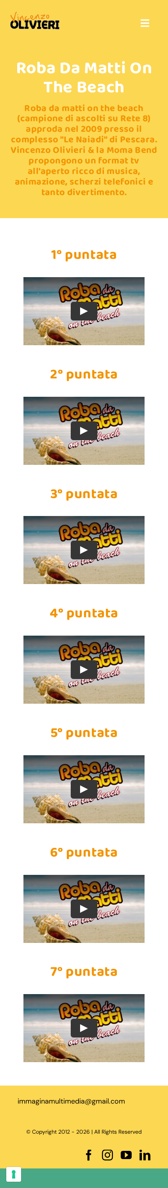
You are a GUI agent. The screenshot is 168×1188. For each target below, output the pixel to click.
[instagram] (107, 1155)
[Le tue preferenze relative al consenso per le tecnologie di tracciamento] (13, 1174)
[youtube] (126, 1155)
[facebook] (88, 1155)
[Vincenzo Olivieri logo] (34, 15)
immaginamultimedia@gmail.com (71, 1101)
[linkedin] (144, 1155)
